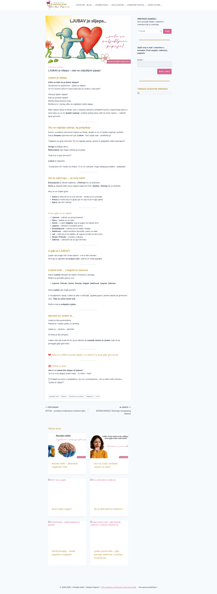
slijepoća (89, 396)
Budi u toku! (164, 71)
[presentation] (67, 445)
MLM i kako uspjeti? (62, 509)
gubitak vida (54, 396)
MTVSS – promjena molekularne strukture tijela (65, 409)
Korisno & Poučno (55, 67)
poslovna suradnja (76, 396)
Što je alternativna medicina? (108, 509)
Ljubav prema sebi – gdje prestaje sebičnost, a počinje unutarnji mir (108, 554)
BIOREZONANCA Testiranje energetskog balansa (113, 410)
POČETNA (80, 5)
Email (140, 60)
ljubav (64, 396)
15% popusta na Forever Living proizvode (118, 587)
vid (97, 396)
